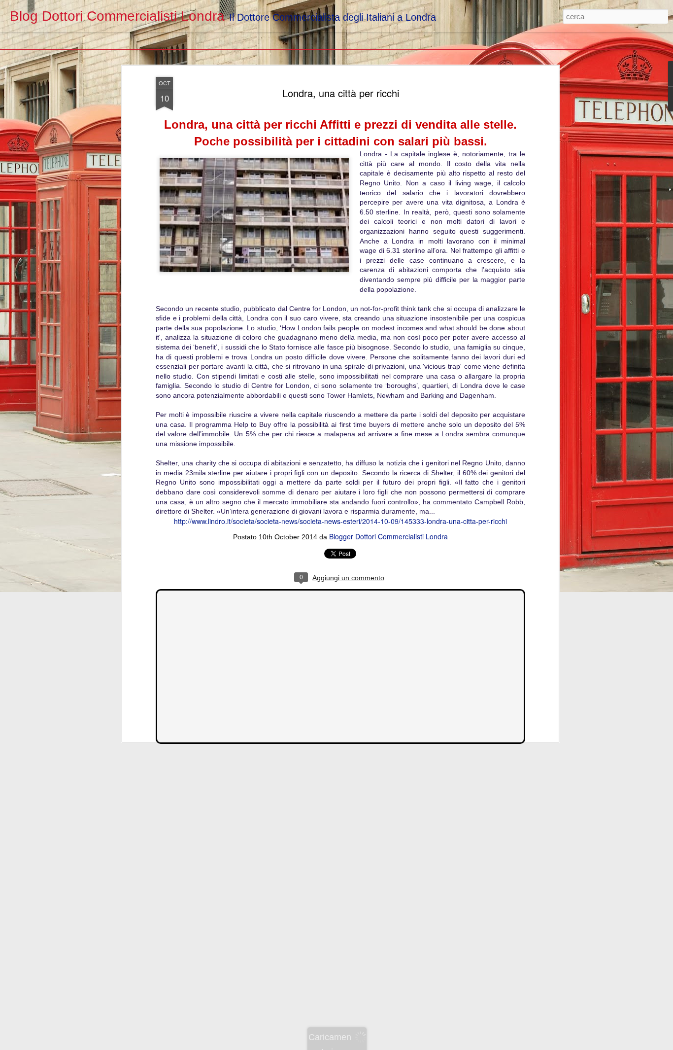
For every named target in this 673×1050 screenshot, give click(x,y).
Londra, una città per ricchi (340, 93)
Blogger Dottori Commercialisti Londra (388, 536)
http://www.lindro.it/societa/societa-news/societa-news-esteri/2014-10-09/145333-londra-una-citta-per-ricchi (340, 521)
